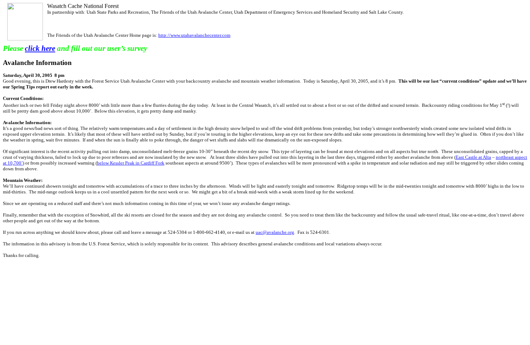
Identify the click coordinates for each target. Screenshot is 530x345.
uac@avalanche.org (275, 232)
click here (40, 48)
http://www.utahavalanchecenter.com (194, 35)
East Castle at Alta (473, 157)
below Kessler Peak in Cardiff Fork (130, 163)
